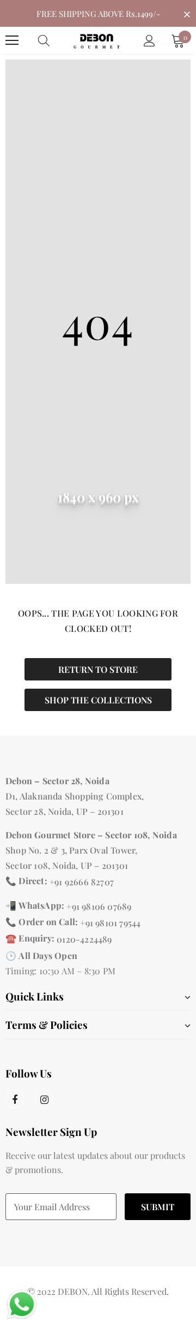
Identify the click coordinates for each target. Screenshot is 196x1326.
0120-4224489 (84, 939)
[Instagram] (44, 1099)
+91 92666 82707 (82, 881)
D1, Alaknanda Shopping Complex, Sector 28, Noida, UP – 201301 (74, 803)
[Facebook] (14, 1099)
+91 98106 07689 (98, 906)
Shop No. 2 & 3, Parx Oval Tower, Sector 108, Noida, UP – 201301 (71, 857)
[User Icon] (149, 40)
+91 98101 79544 (110, 922)
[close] (186, 12)
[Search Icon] (54, 40)
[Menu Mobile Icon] (12, 40)
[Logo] (96, 40)
